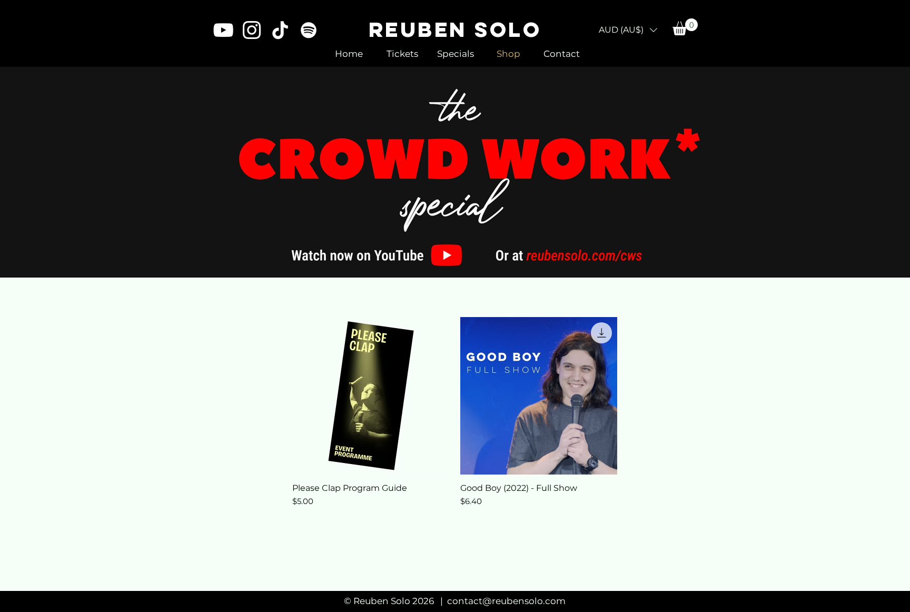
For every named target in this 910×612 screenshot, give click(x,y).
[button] (628, 30)
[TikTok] (280, 30)
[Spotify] (308, 30)
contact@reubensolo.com (506, 601)
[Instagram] (252, 30)
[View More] (455, 172)
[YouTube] (223, 30)
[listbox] (628, 30)
